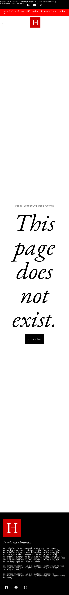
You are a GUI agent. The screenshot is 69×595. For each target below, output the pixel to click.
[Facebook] (28, 5)
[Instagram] (40, 5)
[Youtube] (34, 5)
